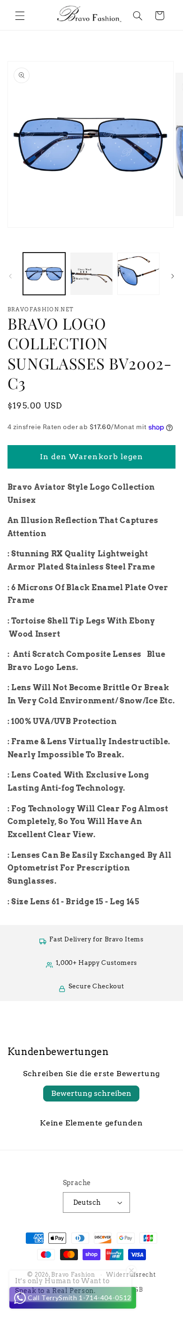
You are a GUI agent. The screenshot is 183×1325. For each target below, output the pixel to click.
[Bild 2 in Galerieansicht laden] (91, 274)
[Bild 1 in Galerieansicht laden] (44, 274)
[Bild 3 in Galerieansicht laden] (138, 274)
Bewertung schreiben (91, 1093)
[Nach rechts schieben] (172, 276)
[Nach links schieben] (10, 276)
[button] (19, 15)
